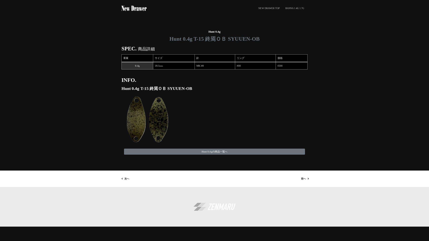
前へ (303, 178)
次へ (127, 178)
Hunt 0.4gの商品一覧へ (214, 151)
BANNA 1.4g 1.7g (294, 8)
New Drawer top (269, 8)
